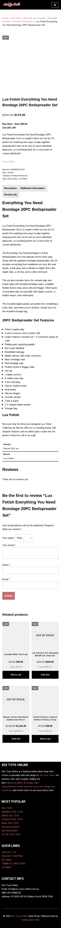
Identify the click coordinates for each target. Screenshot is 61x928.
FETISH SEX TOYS (11, 834)
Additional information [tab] (32, 188)
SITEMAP (6, 867)
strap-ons (22, 786)
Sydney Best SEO (30, 919)
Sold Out (45, 675)
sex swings (45, 786)
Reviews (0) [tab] (10, 194)
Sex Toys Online (19, 916)
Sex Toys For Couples (34, 18)
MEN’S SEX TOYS (10, 815)
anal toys (33, 786)
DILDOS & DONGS (11, 827)
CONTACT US (9, 852)
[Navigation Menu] (55, 5)
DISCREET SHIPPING (12, 856)
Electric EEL (12, 179)
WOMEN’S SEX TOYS (12, 811)
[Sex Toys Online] (11, 4)
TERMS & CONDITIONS (13, 863)
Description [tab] (10, 188)
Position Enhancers (23, 21)
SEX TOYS (7, 808)
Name (6, 565)
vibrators (11, 782)
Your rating (8, 538)
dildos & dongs (25, 782)
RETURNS (7, 859)
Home (5, 18)
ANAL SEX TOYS (10, 823)
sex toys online (47, 775)
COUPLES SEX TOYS (12, 819)
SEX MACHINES (10, 830)
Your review (9, 545)
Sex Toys (15, 18)
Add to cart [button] (15, 675)
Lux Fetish (23, 179)
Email (6, 579)
